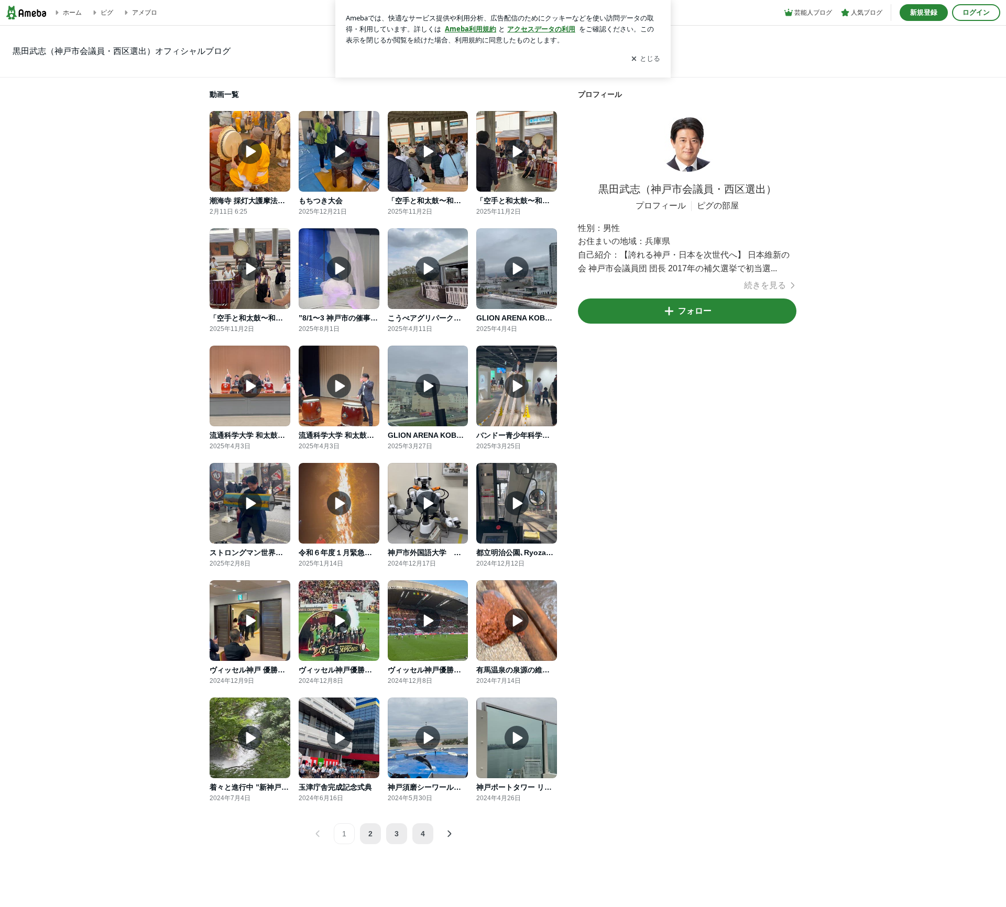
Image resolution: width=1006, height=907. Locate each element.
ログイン (976, 12)
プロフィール (661, 205)
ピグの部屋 (718, 205)
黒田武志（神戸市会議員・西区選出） (687, 189)
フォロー (695, 310)
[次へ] (449, 833)
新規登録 (923, 12)
